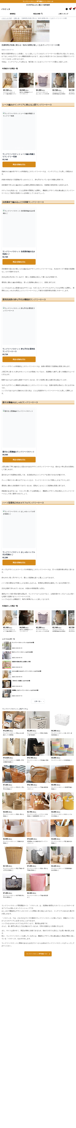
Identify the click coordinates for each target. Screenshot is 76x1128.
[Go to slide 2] (17, 342)
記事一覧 (16, 18)
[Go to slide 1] (16, 342)
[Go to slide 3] (20, 245)
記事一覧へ (39, 701)
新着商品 (12, 14)
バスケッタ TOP (7, 18)
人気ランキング (63, 14)
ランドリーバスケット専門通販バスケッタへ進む (37, 954)
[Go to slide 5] (20, 342)
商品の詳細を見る (19, 164)
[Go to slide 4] (19, 342)
